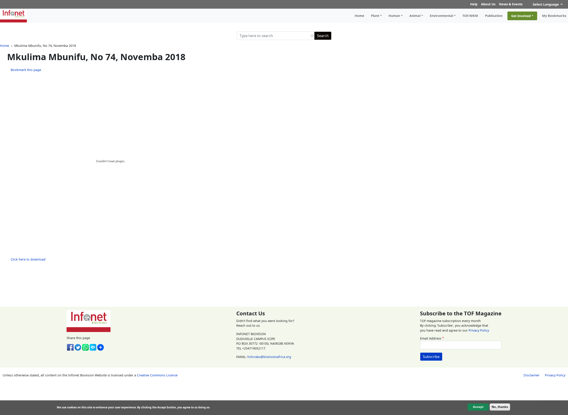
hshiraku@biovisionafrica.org (269, 357)
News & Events (511, 4)
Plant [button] (375, 16)
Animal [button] (414, 16)
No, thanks (500, 407)
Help (473, 4)
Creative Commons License (157, 375)
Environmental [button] (441, 16)
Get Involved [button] (521, 16)
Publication (494, 16)
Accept (478, 407)
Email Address (430, 338)
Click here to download (28, 259)
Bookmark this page (26, 70)
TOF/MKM (470, 16)
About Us (488, 4)
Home (359, 16)
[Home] (15, 15)
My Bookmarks (554, 16)
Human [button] (394, 16)
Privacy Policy (479, 330)
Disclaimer (532, 375)
